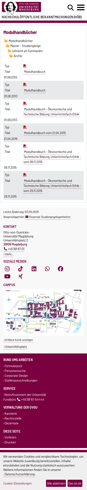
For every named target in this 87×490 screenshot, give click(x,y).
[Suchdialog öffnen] (71, 8)
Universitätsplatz (16, 346)
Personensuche (15, 370)
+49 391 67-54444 (32, 399)
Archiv (17, 56)
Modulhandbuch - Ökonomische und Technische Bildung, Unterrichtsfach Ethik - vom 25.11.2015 (52, 185)
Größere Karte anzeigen (19, 340)
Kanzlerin (11, 413)
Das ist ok (74, 483)
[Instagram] (7, 269)
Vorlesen (10, 437)
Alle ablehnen (56, 483)
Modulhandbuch (34, 71)
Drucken (10, 442)
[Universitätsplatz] (43, 334)
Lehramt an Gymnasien (27, 50)
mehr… (9, 254)
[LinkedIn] (34, 269)
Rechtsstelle (13, 418)
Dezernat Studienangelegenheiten (49, 216)
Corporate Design (16, 375)
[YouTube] (7, 276)
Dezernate (12, 423)
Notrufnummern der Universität (25, 394)
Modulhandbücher (20, 40)
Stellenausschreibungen (21, 380)
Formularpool (13, 366)
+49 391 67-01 (16, 249)
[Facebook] (60, 269)
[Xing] (20, 276)
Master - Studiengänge (25, 45)
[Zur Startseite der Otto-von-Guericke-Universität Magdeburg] (27, 8)
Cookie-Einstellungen (17, 483)
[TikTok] (20, 269)
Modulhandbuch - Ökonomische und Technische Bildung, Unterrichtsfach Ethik (51, 112)
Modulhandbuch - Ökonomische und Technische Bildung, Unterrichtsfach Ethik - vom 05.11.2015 (52, 156)
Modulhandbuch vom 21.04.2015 (45, 133)
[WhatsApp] (47, 269)
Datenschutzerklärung (20, 474)
